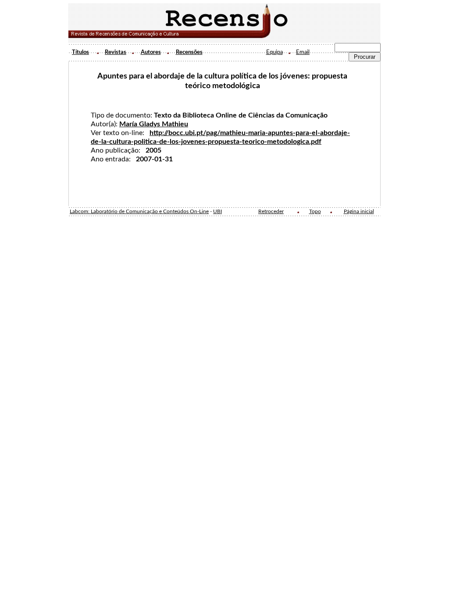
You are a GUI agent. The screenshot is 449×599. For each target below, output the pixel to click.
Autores (151, 52)
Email (303, 52)
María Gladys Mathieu (153, 124)
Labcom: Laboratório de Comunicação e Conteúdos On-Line (139, 211)
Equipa (274, 52)
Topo (315, 211)
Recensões (189, 52)
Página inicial (359, 211)
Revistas (115, 52)
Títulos (80, 52)
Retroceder (271, 211)
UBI (217, 211)
